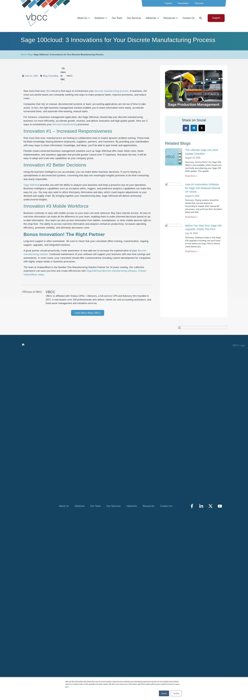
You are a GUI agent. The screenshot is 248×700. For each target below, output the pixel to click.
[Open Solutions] (106, 18)
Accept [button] (164, 693)
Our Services (113, 506)
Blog (30, 54)
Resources (148, 506)
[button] (186, 128)
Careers (168, 3)
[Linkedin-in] (201, 506)
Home (23, 54)
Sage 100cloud (31, 185)
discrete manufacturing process (111, 91)
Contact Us (166, 506)
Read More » (191, 176)
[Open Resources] (177, 18)
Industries (131, 506)
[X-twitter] (210, 506)
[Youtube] (220, 506)
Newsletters (183, 3)
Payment (199, 3)
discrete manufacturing (64, 124)
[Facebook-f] (192, 506)
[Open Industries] (158, 18)
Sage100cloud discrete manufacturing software (111, 270)
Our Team (95, 506)
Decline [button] (176, 693)
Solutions (80, 506)
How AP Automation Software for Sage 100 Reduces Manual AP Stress (202, 188)
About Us (64, 506)
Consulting (53, 76)
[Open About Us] (89, 18)
